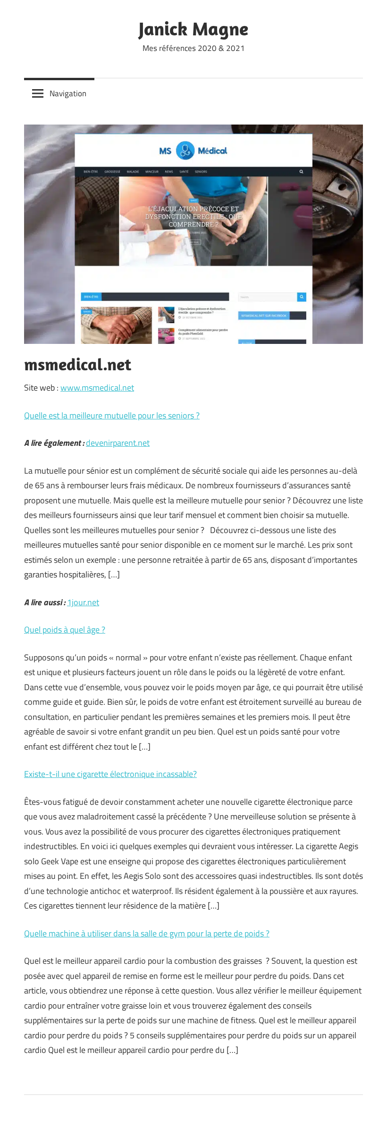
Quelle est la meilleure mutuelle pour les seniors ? (112, 415)
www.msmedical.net (97, 387)
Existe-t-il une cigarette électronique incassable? (110, 774)
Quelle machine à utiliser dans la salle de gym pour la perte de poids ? (146, 933)
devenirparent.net (118, 442)
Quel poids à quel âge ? (64, 629)
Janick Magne (193, 28)
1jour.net (83, 602)
